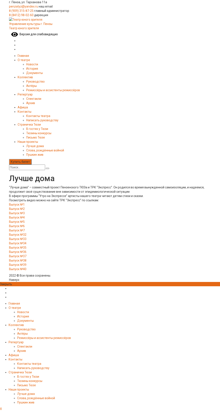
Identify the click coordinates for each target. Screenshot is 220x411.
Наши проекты (28, 141)
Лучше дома (35, 146)
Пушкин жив (34, 154)
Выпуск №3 (17, 213)
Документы (34, 73)
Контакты (24, 111)
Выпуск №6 (17, 226)
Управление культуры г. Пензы (30, 24)
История (32, 68)
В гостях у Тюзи (37, 129)
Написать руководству (42, 120)
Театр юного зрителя (24, 28)
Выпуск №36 (17, 252)
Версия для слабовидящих (38, 34)
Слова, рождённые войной (45, 150)
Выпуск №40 (17, 269)
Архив (30, 103)
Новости (32, 64)
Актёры (31, 86)
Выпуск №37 (17, 256)
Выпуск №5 (17, 221)
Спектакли (33, 98)
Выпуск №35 (17, 247)
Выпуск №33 (17, 239)
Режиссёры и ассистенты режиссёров (53, 90)
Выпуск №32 (17, 234)
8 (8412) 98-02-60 (21, 15)
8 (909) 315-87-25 (21, 10)
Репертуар (25, 94)
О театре (24, 60)
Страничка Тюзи (29, 124)
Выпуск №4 (17, 217)
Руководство (35, 81)
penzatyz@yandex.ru (23, 6)
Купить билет (20, 161)
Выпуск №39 (17, 264)
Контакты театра (38, 116)
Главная (23, 55)
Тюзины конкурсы (38, 133)
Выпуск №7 (17, 230)
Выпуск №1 (17, 204)
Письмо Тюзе (35, 137)
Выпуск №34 (17, 243)
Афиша (23, 107)
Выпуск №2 (17, 209)
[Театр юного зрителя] (25, 19)
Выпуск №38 (17, 260)
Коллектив (25, 77)
